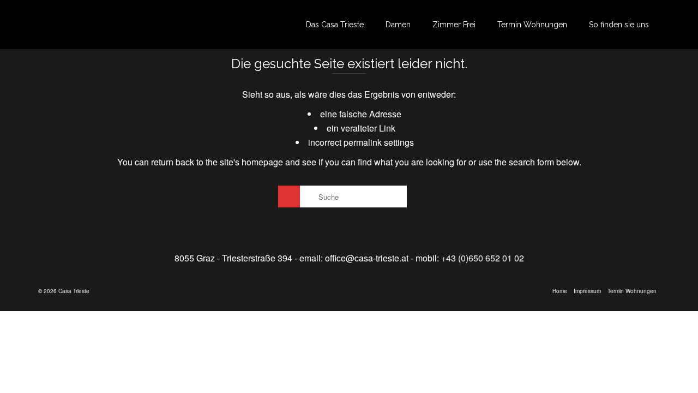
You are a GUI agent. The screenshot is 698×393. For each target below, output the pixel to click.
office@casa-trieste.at (366, 258)
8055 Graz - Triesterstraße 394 (233, 258)
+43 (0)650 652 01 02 (482, 258)
